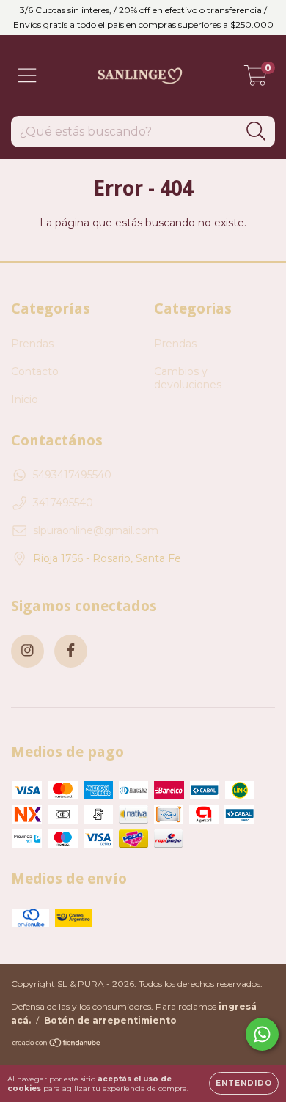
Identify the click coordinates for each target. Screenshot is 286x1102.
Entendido (244, 1083)
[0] (255, 79)
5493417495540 (72, 474)
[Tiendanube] (57, 1044)
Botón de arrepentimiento (110, 1020)
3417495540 (63, 502)
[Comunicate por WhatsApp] (262, 1034)
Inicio (24, 399)
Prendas (32, 343)
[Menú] (27, 75)
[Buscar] (256, 131)
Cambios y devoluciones (187, 378)
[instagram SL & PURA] (27, 651)
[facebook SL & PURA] (70, 651)
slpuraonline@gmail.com (95, 530)
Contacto (35, 371)
